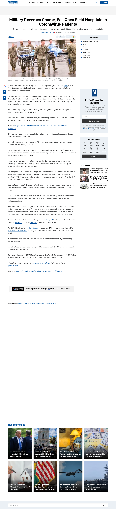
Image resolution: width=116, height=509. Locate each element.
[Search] (97, 2)
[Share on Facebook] (57, 36)
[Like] (4, 98)
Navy (66, 86)
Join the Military (57, 2)
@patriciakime (13, 266)
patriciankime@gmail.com (41, 263)
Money (48, 2)
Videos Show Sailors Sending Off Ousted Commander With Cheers (39, 271)
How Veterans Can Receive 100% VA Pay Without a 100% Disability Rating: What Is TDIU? (98, 185)
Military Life (82, 2)
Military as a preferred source (57, 289)
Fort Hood (18, 222)
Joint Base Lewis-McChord (17, 231)
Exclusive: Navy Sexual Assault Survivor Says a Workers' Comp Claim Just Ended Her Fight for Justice (99, 170)
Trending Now (85, 165)
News (74, 2)
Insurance (32, 2)
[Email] (63, 36)
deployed (33, 222)
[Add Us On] (4, 86)
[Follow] (4, 92)
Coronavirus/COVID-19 (47, 32)
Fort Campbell (48, 220)
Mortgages (40, 2)
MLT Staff (11, 37)
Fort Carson (33, 228)
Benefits (67, 2)
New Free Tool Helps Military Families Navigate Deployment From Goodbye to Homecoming (99, 178)
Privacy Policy (91, 128)
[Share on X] (60, 36)
